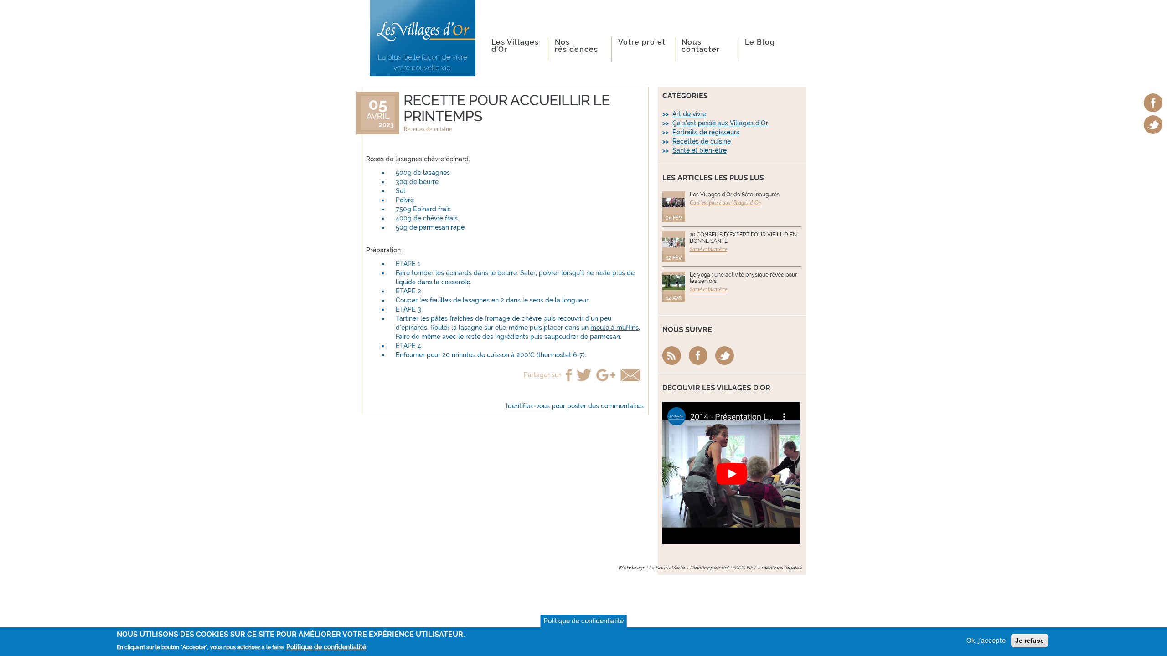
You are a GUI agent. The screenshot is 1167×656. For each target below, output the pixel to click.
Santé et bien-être (699, 150)
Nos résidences (576, 46)
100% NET (744, 568)
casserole (455, 282)
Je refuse (1029, 640)
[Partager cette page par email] (630, 375)
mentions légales (781, 568)
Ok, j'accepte (986, 640)
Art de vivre (689, 114)
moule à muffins (614, 327)
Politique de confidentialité (584, 621)
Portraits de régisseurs (705, 132)
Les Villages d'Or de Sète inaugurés (735, 194)
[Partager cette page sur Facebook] (569, 375)
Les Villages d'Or (515, 46)
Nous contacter (701, 46)
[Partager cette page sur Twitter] (584, 375)
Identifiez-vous (528, 406)
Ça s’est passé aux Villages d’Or (720, 123)
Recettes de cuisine (427, 129)
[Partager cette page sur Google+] (605, 375)
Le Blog (760, 42)
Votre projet (642, 42)
